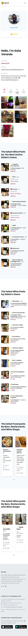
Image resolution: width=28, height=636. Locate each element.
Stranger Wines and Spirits (20, 468)
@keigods (13, 171)
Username (4, 61)
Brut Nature (16, 336)
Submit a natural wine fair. (11, 605)
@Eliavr (12, 306)
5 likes (4, 92)
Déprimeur (15, 248)
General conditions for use (13, 609)
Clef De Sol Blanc (17, 348)
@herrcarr (13, 319)
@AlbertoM (13, 403)
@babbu (12, 330)
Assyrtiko (7, 530)
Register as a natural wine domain (12, 603)
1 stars (23, 92)
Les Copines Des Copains (16, 396)
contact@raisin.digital (9, 607)
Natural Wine (7, 621)
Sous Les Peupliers (17, 372)
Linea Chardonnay (18, 313)
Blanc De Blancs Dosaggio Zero (16, 260)
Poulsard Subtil (19, 213)
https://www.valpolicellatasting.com (12, 69)
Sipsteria (21, 540)
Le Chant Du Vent (19, 237)
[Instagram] (1, 586)
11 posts (10, 92)
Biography (4, 73)
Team (3, 609)
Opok (14, 225)
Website (3, 67)
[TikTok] (3, 586)
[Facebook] (5, 586)
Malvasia (15, 384)
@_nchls (12, 378)
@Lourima (13, 342)
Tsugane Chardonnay (14, 165)
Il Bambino (17, 301)
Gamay (15, 189)
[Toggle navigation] (25, 3)
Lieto (15, 177)
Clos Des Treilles (17, 325)
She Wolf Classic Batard (19, 451)
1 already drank (17, 92)
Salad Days (20, 528)
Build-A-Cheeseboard (7, 451)
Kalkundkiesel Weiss (19, 201)
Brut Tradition (17, 360)
